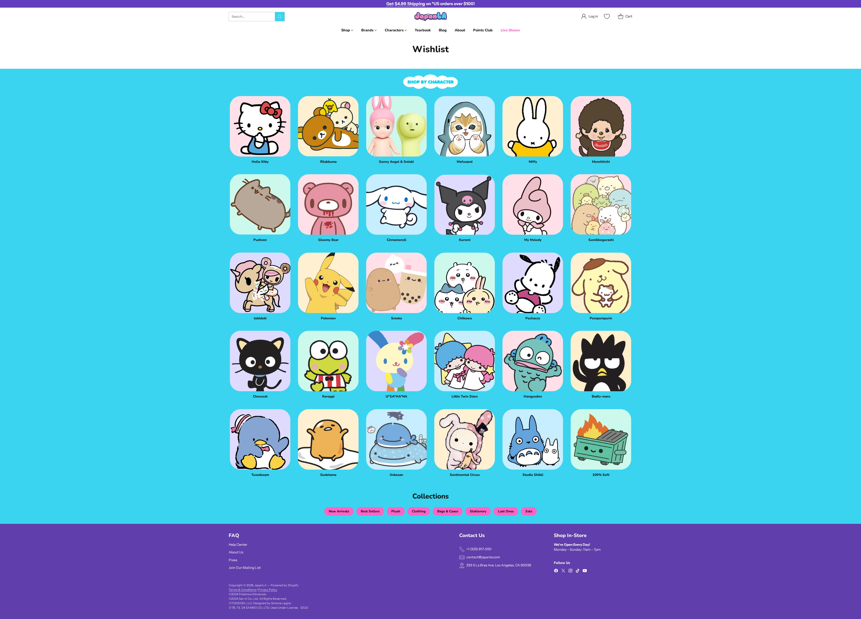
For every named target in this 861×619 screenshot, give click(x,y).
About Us (236, 552)
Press (233, 560)
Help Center (238, 544)
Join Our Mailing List (245, 567)
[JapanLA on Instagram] (570, 571)
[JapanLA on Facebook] (556, 571)
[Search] (280, 16)
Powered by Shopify (284, 585)
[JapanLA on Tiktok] (577, 571)
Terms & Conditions (243, 589)
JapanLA (260, 585)
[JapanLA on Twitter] (563, 571)
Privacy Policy (267, 589)
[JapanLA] (430, 16)
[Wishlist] (606, 16)
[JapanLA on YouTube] (584, 571)
